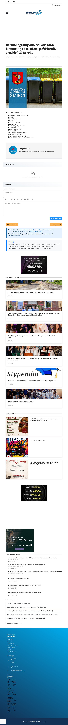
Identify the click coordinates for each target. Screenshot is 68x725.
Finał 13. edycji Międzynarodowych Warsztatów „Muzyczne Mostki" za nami (32, 336)
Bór (9, 120)
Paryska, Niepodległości (15, 126)
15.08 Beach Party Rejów (37, 440)
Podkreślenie (12, 199)
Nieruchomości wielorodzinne (16, 115)
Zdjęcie (25, 199)
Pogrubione (6, 199)
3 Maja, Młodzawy (13, 119)
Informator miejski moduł (18, 57)
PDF (27, 115)
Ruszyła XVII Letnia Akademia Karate (20, 402)
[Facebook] (6, 1)
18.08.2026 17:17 (13, 568)
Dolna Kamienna (12, 122)
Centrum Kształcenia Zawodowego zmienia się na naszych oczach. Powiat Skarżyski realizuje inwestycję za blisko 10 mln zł (33, 314)
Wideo (28, 199)
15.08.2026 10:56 (13, 595)
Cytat (15, 199)
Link (22, 199)
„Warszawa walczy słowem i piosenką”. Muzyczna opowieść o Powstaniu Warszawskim (32, 359)
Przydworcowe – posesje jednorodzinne (19, 137)
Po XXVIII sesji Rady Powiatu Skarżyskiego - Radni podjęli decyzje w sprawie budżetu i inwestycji (35, 571)
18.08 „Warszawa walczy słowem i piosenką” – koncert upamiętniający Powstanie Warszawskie (44, 463)
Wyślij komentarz (56, 218)
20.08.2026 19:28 (13, 561)
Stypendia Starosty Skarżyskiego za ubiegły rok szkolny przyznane (31, 381)
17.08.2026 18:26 (13, 581)
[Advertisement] (34, 29)
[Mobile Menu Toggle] (7, 12)
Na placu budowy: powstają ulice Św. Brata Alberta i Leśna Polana (30, 292)
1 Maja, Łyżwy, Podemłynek (15, 132)
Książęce (10, 124)
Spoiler (32, 199)
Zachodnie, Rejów (13, 134)
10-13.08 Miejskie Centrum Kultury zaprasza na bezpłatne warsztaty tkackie (45, 419)
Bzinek (10, 117)
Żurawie (10, 131)
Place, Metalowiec (13, 129)
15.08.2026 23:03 (13, 588)
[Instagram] (8, 1)
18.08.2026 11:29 (13, 575)
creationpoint (36, 721)
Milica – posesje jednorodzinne (16, 136)
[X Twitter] (11, 1)
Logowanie (59, 5)
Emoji (18, 199)
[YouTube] (14, 1)
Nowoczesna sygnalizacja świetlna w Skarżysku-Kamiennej (24, 585)
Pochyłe (9, 199)
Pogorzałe (11, 127)
